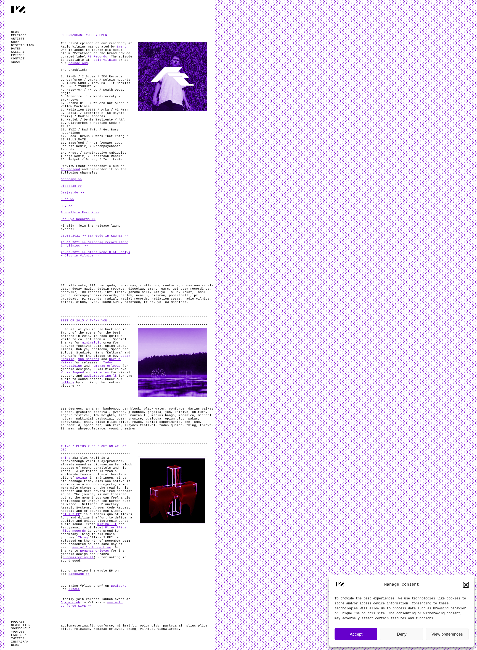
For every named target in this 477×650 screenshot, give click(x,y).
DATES (16, 48)
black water (154, 408)
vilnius (146, 629)
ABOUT (16, 62)
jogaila (154, 412)
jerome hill (139, 292)
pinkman (158, 295)
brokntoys (127, 285)
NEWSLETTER (20, 625)
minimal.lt (91, 342)
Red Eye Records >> (78, 219)
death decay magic (77, 288)
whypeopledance (91, 428)
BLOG (15, 645)
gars (165, 288)
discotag (136, 288)
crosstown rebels (197, 285)
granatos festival (92, 412)
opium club (174, 418)
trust (148, 302)
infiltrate (114, 292)
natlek (126, 295)
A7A (93, 285)
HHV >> (66, 206)
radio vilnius (197, 298)
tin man (67, 428)
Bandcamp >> (71, 179)
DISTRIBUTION (22, 45)
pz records (91, 298)
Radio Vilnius (104, 60)
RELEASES (18, 35)
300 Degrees (88, 359)
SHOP (15, 42)
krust (187, 292)
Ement (121, 46)
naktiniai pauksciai (94, 418)
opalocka (153, 418)
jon (168, 412)
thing (191, 425)
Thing (65, 458)
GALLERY (18, 52)
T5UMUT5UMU (111, 302)
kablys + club (166, 292)
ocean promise (129, 418)
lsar (122, 415)
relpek (66, 302)
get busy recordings (191, 288)
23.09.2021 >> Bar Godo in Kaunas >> (94, 235)
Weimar (82, 477)
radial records (134, 298)
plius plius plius (112, 422)
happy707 (68, 292)
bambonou (111, 408)
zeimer (130, 428)
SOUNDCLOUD (20, 628)
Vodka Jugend (72, 372)
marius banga (163, 415)
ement (152, 288)
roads (137, 422)
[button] (466, 585)
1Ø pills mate (73, 285)
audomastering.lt (78, 557)
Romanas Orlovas (106, 366)
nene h (142, 295)
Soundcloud (78, 63)
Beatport (118, 586)
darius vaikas (200, 408)
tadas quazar (170, 425)
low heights (104, 415)
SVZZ (93, 302)
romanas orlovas (108, 629)
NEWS (15, 32)
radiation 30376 (166, 298)
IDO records (90, 292)
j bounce (136, 412)
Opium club (70, 602)
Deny (402, 634)
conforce (171, 285)
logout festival (75, 415)
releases (82, 629)
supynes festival (139, 425)
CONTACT (18, 58)
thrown (205, 425)
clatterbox (149, 285)
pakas (193, 418)
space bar (92, 425)
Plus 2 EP (71, 514)
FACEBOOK (18, 635)
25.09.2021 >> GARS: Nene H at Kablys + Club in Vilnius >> (95, 254)
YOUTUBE (18, 631)
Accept (356, 634)
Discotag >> (71, 186)
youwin (115, 428)
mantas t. (139, 415)
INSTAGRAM (19, 641)
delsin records (110, 288)
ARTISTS (18, 38)
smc (197, 422)
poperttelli (179, 295)
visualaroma (168, 629)
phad (88, 422)
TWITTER (18, 638)
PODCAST (18, 621)
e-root (66, 412)
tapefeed (132, 302)
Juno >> (67, 199)
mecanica (186, 415)
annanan (92, 408)
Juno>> (74, 589)
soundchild (70, 425)
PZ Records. (98, 56)
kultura (199, 412)
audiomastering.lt (100, 376)
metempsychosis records (95, 295)
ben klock (131, 408)
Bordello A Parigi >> (80, 212)
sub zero (113, 425)
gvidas (118, 412)
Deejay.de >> (72, 192)
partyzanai (70, 422)
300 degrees (71, 408)
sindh (81, 302)
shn (187, 422)
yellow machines (171, 302)
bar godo (107, 285)
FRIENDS (18, 55)
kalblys (181, 412)
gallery (67, 382)
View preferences (447, 634)
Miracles (101, 372)
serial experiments (163, 422)
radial (111, 298)
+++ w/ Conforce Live (91, 547)
